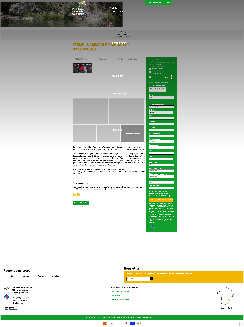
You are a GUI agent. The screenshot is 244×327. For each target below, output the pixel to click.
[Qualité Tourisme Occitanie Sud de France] (126, 324)
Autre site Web (152, 222)
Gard (230, 308)
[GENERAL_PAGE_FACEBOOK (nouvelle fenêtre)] (152, 225)
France (223, 308)
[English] (171, 77)
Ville (150, 151)
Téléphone (153, 162)
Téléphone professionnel (158, 174)
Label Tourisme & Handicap (120, 291)
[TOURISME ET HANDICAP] (132, 324)
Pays (150, 157)
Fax (150, 180)
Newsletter (131, 268)
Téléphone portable (156, 168)
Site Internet (154, 186)
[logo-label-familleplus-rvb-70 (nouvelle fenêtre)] (139, 324)
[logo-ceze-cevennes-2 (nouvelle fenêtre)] (105, 324)
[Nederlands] (171, 78)
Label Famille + (116, 295)
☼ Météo (165, 77)
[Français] (171, 75)
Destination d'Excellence (120, 300)
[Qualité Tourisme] (111, 324)
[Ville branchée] (119, 324)
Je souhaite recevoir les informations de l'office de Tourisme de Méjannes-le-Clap (159, 194)
